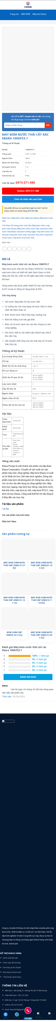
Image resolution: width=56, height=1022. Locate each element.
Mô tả (6, 259)
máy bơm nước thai (17, 235)
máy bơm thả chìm (35, 235)
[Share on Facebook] (9, 249)
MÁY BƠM (25, 14)
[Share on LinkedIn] (29, 249)
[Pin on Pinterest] (24, 249)
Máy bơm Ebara (39, 14)
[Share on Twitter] (14, 249)
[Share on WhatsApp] (4, 249)
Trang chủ (14, 14)
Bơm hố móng (12, 225)
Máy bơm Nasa (9, 521)
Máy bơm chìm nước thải (28, 229)
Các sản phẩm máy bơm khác (16, 515)
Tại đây (5, 509)
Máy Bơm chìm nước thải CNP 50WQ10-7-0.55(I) (41, 600)
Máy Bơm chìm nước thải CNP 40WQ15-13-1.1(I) (14, 600)
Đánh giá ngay (28, 677)
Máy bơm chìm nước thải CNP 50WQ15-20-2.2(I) (41, 635)
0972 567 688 (32, 211)
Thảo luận (6, 696)
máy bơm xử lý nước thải (23, 238)
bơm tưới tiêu (25, 225)
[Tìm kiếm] (53, 4)
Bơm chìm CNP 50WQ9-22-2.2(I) (14, 633)
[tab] (28, 259)
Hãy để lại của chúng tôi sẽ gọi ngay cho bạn (30, 117)
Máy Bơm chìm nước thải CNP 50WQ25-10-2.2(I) (41, 565)
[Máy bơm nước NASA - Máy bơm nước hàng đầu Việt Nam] (28, 5)
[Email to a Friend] (19, 249)
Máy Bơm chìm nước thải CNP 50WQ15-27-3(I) (14, 565)
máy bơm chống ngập (26, 232)
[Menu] (3, 4)
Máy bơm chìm (18, 218)
